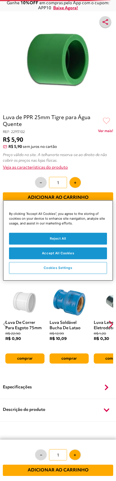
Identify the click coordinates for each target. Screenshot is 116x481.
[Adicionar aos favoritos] (106, 121)
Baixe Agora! (65, 8)
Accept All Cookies (58, 253)
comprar (25, 358)
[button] (58, 387)
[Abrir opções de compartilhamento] (105, 22)
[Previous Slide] (5, 324)
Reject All (58, 238)
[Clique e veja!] (105, 132)
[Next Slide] (111, 324)
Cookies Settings (58, 268)
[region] (58, 240)
